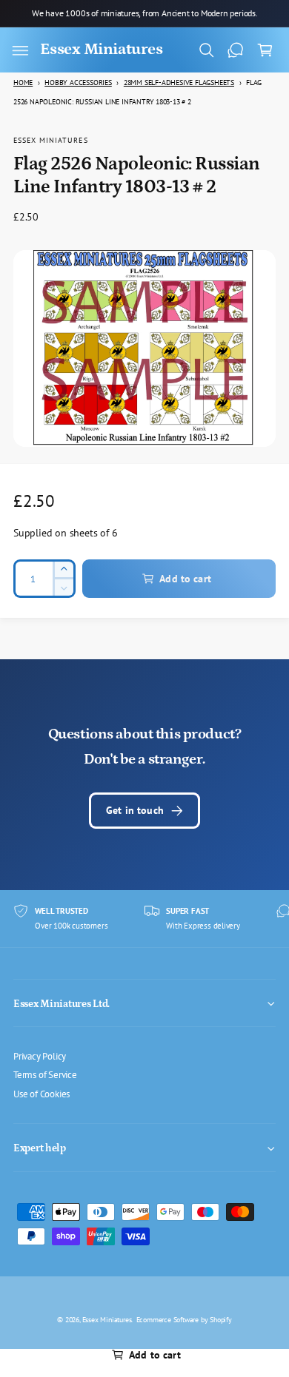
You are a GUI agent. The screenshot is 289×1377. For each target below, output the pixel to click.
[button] (20, 50)
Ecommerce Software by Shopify (184, 1319)
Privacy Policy (39, 1056)
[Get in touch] (235, 50)
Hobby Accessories (78, 82)
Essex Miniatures (50, 140)
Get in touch (135, 810)
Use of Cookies (41, 1094)
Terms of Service (45, 1074)
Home (23, 82)
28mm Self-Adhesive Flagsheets (179, 82)
